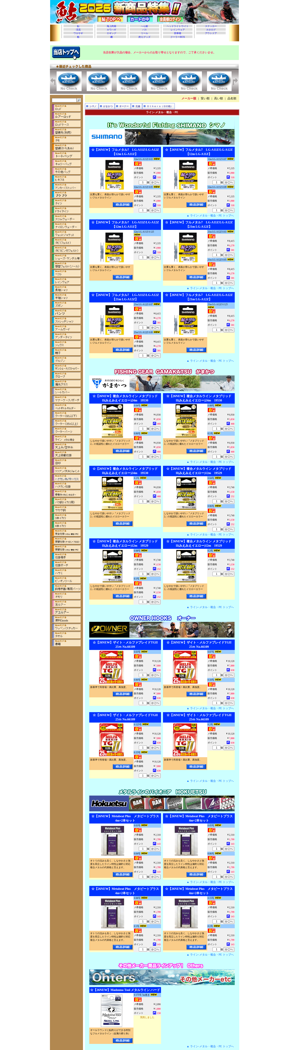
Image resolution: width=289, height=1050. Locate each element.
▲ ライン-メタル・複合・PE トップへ (210, 215)
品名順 (231, 98)
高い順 (218, 98)
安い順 (205, 98)
